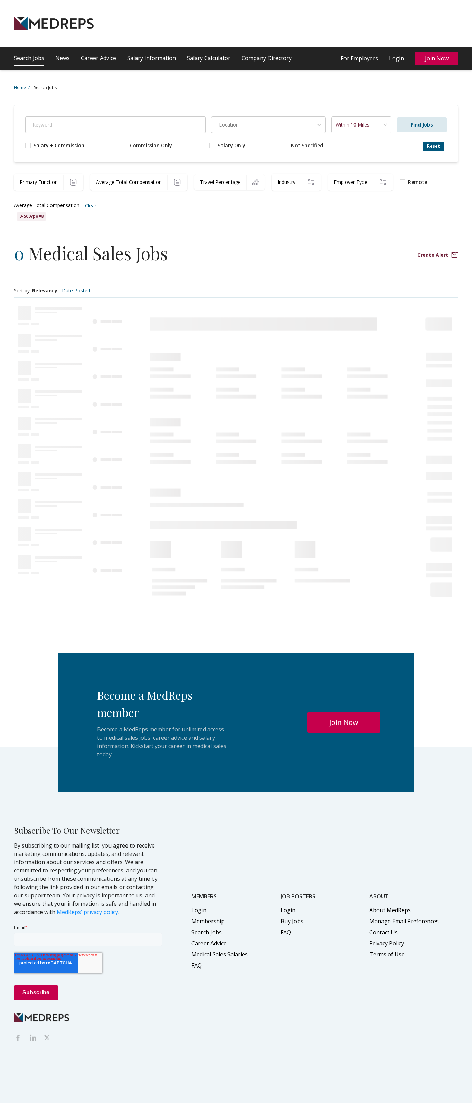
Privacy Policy (386, 943)
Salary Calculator (208, 58)
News (62, 58)
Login (396, 58)
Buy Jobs (292, 921)
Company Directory (267, 58)
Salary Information (151, 58)
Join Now (437, 58)
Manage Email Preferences (404, 921)
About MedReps (390, 910)
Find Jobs (422, 124)
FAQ (196, 965)
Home (22, 88)
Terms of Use (387, 954)
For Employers (359, 58)
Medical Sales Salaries (219, 954)
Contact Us (383, 932)
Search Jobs (29, 58)
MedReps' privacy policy (87, 912)
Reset (433, 146)
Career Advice (98, 58)
